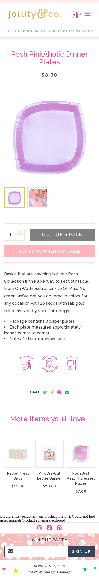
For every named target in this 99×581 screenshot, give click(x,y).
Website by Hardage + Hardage (49, 571)
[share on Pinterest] (59, 392)
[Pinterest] (59, 528)
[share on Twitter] (45, 392)
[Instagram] (39, 528)
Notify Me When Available (49, 251)
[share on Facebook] (52, 392)
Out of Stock (62, 234)
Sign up (81, 551)
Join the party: (49, 539)
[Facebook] (49, 528)
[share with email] (67, 392)
